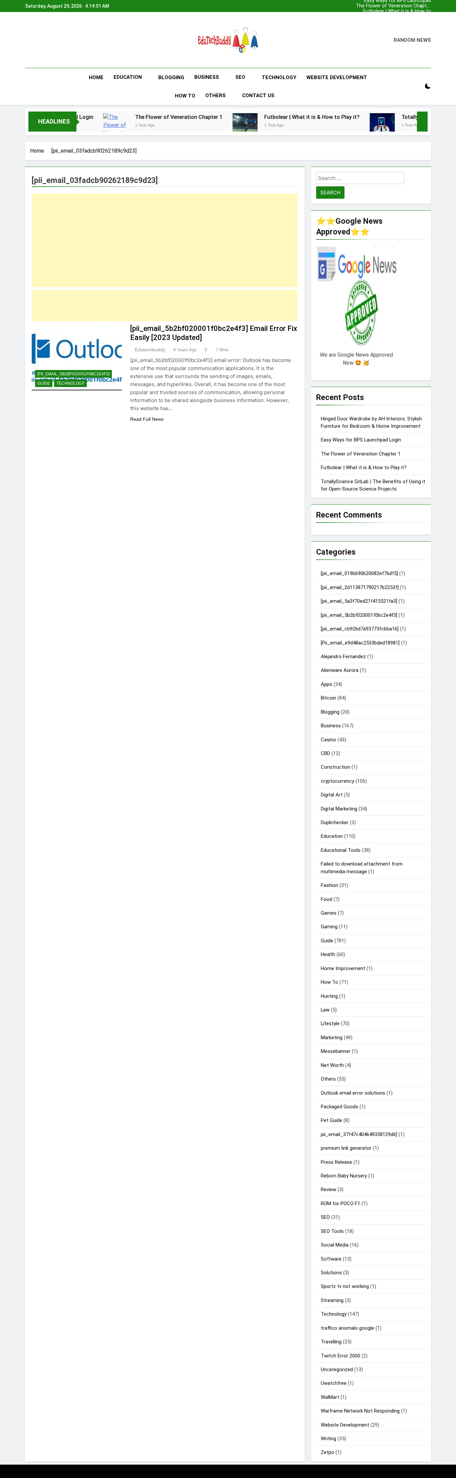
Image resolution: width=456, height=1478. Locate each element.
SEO (240, 77)
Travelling (331, 1342)
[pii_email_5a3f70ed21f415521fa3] (359, 601)
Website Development (336, 77)
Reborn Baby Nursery (344, 1176)
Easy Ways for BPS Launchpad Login (410, 16)
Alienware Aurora (340, 670)
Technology (279, 77)
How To (185, 96)
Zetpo (327, 1452)
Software (331, 1259)
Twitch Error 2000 (340, 1356)
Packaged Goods (339, 1107)
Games (328, 913)
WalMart (330, 1397)
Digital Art (332, 795)
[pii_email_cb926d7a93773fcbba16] (360, 629)
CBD (325, 753)
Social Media (335, 1245)
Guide (43, 383)
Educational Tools (341, 850)
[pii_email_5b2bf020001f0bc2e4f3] (73, 374)
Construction (335, 767)
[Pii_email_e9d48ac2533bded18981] (360, 643)
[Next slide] (427, 4)
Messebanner (336, 1051)
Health (328, 954)
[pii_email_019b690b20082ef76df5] (359, 573)
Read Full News (147, 419)
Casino (328, 740)
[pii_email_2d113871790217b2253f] (360, 587)
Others (215, 96)
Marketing (332, 1038)
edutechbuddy (150, 349)
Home (96, 77)
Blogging (171, 77)
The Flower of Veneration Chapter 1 (403, 22)
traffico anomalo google (347, 1328)
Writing (328, 1439)
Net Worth (332, 1065)
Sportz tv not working (345, 1286)
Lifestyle (330, 1024)
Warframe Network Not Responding (360, 1411)
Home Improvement (343, 968)
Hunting (329, 996)
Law (325, 1010)
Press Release (336, 1162)
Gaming (329, 927)
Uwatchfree (334, 1383)
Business (206, 77)
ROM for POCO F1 (340, 1203)
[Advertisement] (165, 240)
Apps (326, 684)
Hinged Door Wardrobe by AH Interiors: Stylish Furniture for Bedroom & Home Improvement (399, 11)
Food (326, 899)
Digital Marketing (339, 809)
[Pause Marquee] (422, 122)
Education (127, 77)
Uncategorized (337, 1369)
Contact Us (258, 96)
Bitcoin (328, 698)
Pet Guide (331, 1120)
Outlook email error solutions (353, 1093)
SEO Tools (332, 1231)
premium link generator (346, 1148)
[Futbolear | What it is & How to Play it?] (196, 125)
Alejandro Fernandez (343, 657)
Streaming (332, 1300)
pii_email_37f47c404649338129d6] (359, 1134)
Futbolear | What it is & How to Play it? (400, 6)
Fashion (329, 885)
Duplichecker (335, 822)
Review (328, 1189)
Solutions (331, 1273)
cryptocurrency (337, 781)
